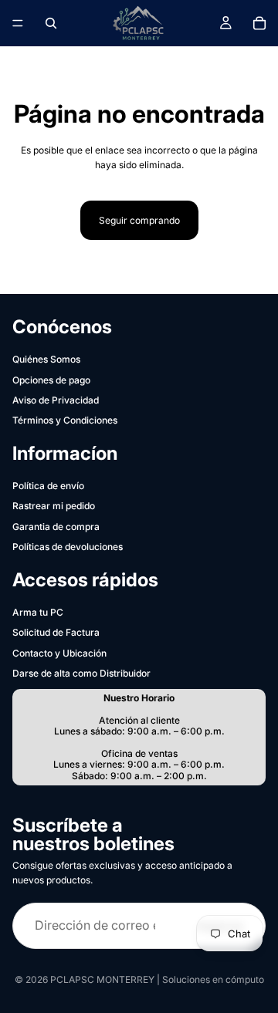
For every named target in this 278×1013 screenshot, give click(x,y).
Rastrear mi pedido (53, 506)
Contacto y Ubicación (59, 653)
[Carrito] (259, 23)
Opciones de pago (51, 380)
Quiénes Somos (46, 359)
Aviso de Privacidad (55, 400)
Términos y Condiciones (64, 420)
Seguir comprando (139, 220)
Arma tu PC (37, 612)
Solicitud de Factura (56, 632)
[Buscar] (51, 23)
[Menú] (18, 23)
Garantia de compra (56, 526)
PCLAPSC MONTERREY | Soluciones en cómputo (157, 979)
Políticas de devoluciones (67, 546)
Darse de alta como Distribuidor (81, 673)
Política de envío (48, 485)
